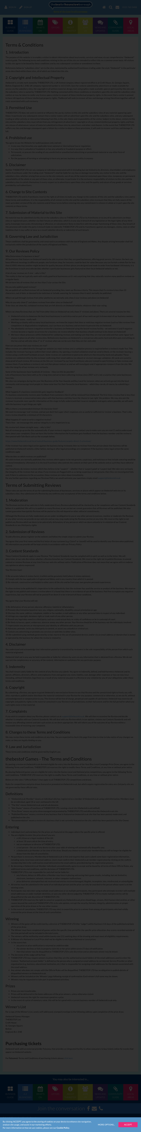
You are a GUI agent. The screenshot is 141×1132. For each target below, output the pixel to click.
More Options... (106, 1124)
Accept (128, 1124)
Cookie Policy (63, 1128)
